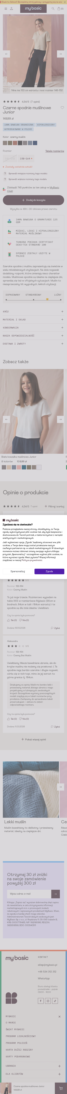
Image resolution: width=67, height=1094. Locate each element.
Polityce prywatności (32, 560)
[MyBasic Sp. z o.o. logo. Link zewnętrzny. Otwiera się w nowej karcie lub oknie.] (11, 520)
